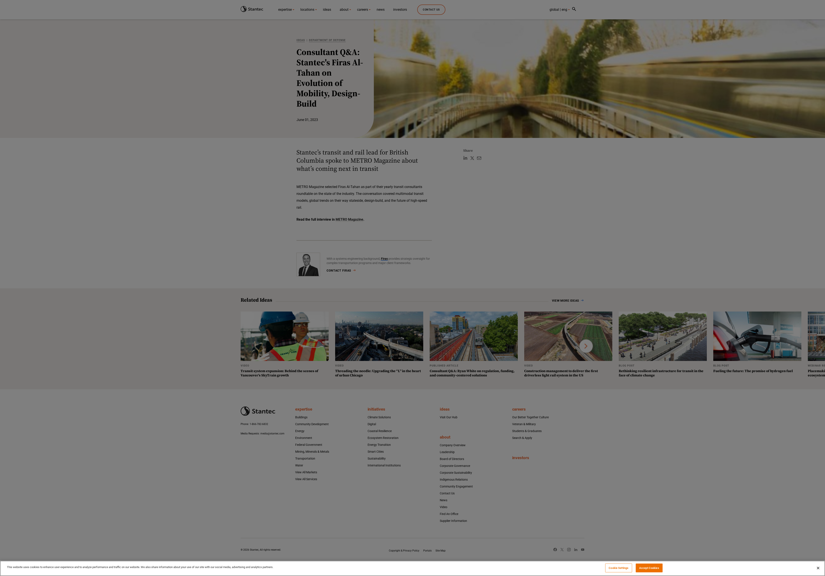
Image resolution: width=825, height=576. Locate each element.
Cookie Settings (618, 568)
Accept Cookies (649, 568)
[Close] (818, 568)
